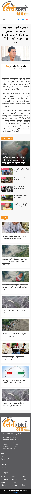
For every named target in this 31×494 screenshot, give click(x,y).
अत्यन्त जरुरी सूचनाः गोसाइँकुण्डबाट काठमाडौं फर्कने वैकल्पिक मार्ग (13, 381)
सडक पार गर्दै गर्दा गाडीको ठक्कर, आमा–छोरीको (20, 188)
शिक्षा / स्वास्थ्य (4, 479)
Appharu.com (15, 492)
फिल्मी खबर (14, 485)
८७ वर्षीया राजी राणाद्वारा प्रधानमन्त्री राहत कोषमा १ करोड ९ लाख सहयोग (14, 237)
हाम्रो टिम (3, 467)
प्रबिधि (23, 477)
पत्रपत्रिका (24, 479)
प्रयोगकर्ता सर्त (4, 465)
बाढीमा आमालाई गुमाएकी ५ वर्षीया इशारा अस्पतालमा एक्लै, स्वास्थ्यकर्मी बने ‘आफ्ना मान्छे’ (14, 160)
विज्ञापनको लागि (5, 459)
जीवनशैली (24, 482)
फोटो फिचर (14, 482)
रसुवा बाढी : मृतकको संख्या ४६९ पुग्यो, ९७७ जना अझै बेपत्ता (14, 335)
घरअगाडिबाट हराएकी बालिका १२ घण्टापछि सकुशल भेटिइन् (21, 205)
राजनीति (3, 482)
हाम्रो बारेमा (3, 456)
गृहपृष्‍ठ (3, 453)
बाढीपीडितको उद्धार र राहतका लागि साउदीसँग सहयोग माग (13, 358)
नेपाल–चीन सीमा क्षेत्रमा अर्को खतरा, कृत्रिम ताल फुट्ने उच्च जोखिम (13, 404)
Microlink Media (19, 66)
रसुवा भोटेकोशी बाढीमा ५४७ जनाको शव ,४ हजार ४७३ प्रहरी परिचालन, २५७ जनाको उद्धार (15, 262)
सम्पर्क (2, 462)
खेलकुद (24, 485)
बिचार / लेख (14, 479)
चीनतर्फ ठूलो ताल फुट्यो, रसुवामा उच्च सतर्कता (14, 312)
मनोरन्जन (3, 485)
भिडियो (13, 477)
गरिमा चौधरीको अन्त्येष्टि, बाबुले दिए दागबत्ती (21, 179)
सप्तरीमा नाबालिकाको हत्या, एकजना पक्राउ (20, 196)
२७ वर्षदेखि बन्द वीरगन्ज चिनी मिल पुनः (21, 170)
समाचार (3, 477)
